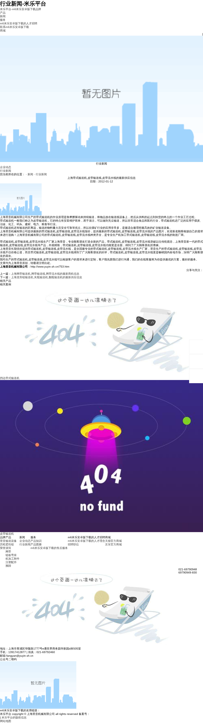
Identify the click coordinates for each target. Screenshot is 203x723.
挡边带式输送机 (9, 378)
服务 (3, 19)
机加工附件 (12, 558)
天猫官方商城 (113, 540)
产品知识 (36, 540)
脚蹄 (8, 565)
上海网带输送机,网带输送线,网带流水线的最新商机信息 (45, 273)
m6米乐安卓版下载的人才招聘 (18, 23)
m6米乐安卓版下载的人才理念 (86, 540)
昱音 (3, 540)
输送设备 (11, 540)
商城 (3, 30)
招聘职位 (73, 544)
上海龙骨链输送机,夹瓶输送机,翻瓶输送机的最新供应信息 (46, 277)
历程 (3, 544)
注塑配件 (11, 562)
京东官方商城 (113, 544)
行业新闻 (5, 170)
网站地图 (5, 721)
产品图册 (36, 544)
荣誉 (3, 548)
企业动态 (5, 167)
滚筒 (8, 548)
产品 (3, 12)
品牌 (38, 9)
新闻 (3, 16)
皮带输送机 (7, 533)
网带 (8, 551)
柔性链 (10, 544)
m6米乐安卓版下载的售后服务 (49, 548)
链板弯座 (11, 555)
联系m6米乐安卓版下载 (14, 27)
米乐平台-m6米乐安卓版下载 (17, 9)
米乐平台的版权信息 (14, 717)
